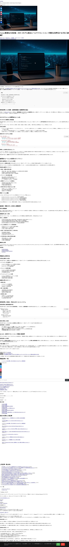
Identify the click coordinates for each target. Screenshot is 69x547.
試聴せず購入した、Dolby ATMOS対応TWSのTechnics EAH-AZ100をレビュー (16, 431)
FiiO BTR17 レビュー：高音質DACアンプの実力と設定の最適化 (13, 478)
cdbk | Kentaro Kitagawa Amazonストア (6, 382)
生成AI (22, 37)
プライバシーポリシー (6, 488)
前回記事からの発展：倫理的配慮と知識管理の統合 (10, 94)
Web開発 (12, 37)
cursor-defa (9, 352)
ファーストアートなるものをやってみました (10, 434)
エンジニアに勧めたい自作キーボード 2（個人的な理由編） (13, 483)
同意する (58, 544)
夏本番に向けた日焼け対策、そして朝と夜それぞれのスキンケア (13, 412)
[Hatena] (34, 367)
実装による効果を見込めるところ (8, 100)
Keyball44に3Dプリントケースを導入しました (10, 476)
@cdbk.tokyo (5, 503)
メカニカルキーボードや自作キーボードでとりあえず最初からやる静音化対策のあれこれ (18, 467)
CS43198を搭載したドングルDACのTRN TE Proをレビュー (12, 420)
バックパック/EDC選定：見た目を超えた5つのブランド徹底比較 (13, 423)
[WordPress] (34, 374)
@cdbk (1, 500)
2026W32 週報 (4, 407)
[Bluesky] (34, 366)
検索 (1, 378)
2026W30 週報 (4, 411)
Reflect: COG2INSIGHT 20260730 (8, 410)
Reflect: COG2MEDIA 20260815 (7, 406)
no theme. (1, 1)
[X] (34, 364)
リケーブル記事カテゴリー (5, 386)
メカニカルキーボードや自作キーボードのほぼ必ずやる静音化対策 (14, 484)
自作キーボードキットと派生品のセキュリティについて (12, 480)
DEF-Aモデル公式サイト (8, 353)
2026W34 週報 (4, 404)
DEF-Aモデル (7, 112)
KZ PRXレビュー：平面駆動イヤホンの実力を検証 (11, 439)
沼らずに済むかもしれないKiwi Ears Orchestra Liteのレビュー (13, 426)
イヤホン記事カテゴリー (4, 387)
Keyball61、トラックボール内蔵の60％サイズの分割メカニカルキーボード (15, 466)
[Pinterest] (34, 370)
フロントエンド (18, 37)
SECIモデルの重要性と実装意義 (8, 97)
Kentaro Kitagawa (3, 38)
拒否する (63, 544)
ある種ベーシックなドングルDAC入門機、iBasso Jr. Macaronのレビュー (15, 428)
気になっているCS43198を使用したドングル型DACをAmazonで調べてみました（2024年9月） (19, 482)
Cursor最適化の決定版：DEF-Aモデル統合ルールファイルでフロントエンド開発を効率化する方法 (22, 88)
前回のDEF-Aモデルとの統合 (7, 99)
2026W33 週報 (4, 405)
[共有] (34, 377)
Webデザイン (8, 37)
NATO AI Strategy (5, 249)
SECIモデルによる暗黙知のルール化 (7, 96)
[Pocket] (34, 369)
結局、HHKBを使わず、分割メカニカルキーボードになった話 (13, 475)
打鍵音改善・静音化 (3, 389)
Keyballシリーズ (3, 388)
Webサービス (2, 37)
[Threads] (34, 372)
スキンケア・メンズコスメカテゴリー (7, 385)
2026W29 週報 (4, 413)
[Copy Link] (34, 375)
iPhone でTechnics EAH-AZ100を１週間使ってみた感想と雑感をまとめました (16, 442)
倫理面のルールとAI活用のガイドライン (8, 102)
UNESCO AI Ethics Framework (7, 251)
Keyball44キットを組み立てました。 (8, 479)
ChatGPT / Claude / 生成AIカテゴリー (6, 384)
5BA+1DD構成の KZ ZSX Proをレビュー (9, 477)
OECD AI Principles (5, 250)
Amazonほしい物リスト (4, 512)
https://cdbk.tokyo (3, 507)
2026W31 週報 (4, 409)
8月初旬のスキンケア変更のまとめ (8, 408)
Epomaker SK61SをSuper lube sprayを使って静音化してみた (12, 481)
